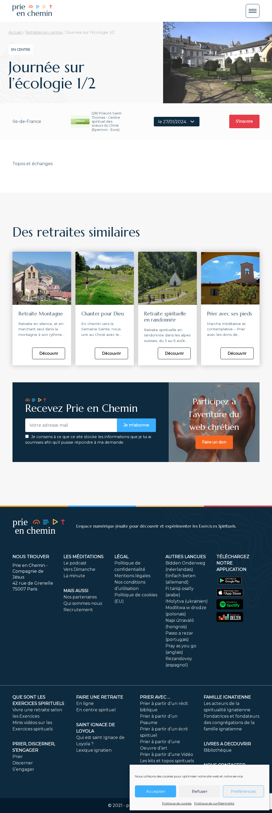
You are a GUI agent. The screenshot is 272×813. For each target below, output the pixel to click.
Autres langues (185, 556)
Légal (121, 556)
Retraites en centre (44, 32)
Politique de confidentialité (214, 803)
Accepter (155, 791)
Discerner (22, 762)
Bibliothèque (218, 750)
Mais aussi (75, 590)
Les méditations (83, 556)
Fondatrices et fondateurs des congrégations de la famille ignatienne (231, 722)
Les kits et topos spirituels (167, 760)
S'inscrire (244, 121)
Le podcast (75, 563)
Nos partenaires (80, 597)
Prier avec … (155, 697)
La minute (74, 575)
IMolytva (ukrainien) (186, 601)
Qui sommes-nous (82, 603)
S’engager (23, 769)
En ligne (85, 703)
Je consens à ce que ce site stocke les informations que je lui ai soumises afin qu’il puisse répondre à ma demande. (88, 439)
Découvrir (48, 353)
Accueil (15, 32)
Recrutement (78, 609)
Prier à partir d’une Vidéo (166, 754)
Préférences (243, 791)
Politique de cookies (177, 803)
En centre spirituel (96, 709)
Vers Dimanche (79, 569)
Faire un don (214, 442)
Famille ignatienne (227, 697)
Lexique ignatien (94, 750)
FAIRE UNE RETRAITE (99, 697)
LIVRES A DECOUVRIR (227, 743)
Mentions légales (132, 575)
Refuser (199, 791)
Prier (17, 756)
